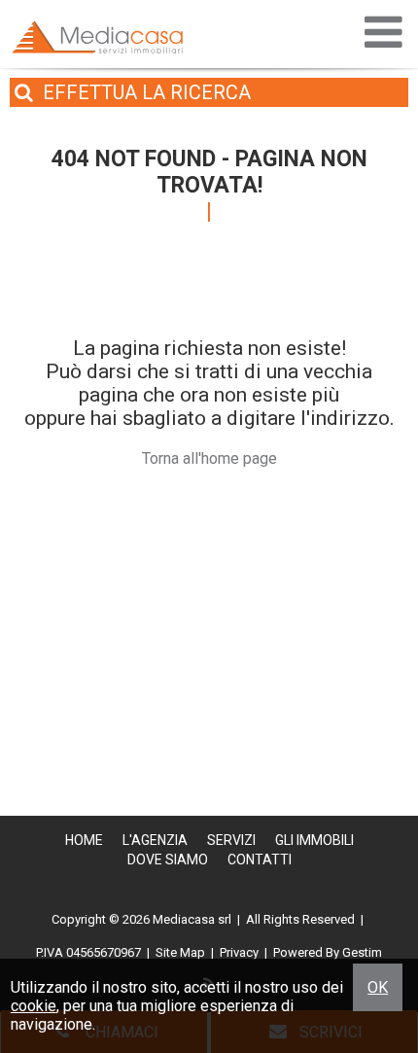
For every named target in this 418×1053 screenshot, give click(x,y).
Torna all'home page (209, 458)
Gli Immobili (314, 840)
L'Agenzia (155, 840)
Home (84, 840)
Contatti (259, 859)
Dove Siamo (167, 859)
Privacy (239, 952)
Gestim (362, 952)
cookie (33, 1006)
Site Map (180, 952)
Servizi (231, 840)
